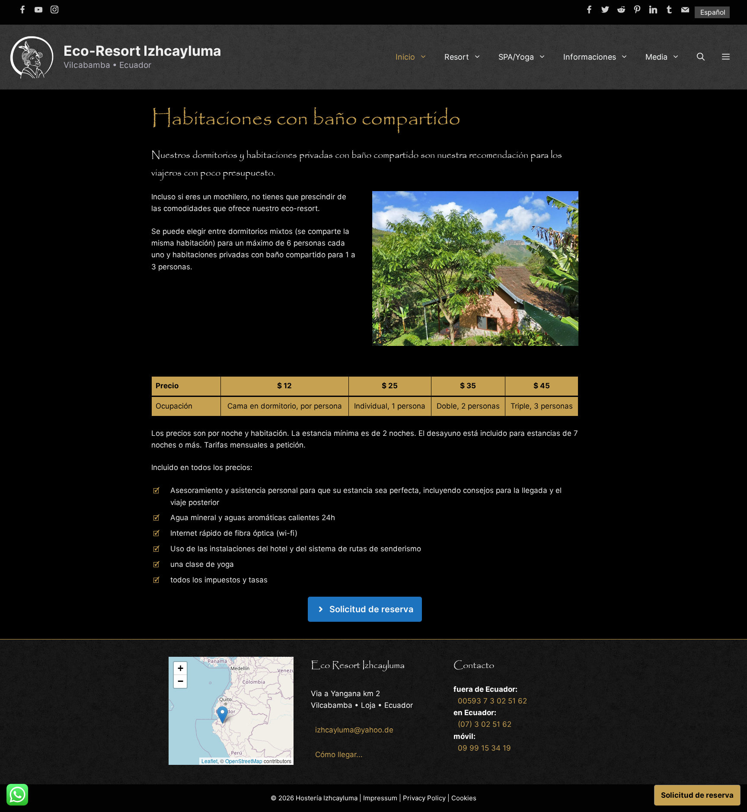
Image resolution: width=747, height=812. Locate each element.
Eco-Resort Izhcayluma (142, 50)
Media (656, 56)
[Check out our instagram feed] (54, 9)
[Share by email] (685, 9)
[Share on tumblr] (669, 9)
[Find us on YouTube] (38, 9)
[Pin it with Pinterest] (637, 9)
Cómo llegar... (339, 754)
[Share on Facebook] (589, 9)
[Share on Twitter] (605, 9)
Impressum (380, 798)
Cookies (463, 798)
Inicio (405, 56)
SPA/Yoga (516, 56)
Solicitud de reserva (697, 795)
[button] (725, 57)
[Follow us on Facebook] (22, 9)
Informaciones (589, 56)
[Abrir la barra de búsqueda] (700, 57)
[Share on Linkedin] (653, 9)
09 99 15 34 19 (484, 748)
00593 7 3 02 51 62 (492, 701)
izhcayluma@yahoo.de (354, 730)
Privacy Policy (424, 798)
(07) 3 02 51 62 (484, 724)
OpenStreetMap (243, 760)
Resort (456, 56)
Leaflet (209, 760)
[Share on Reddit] (621, 9)
